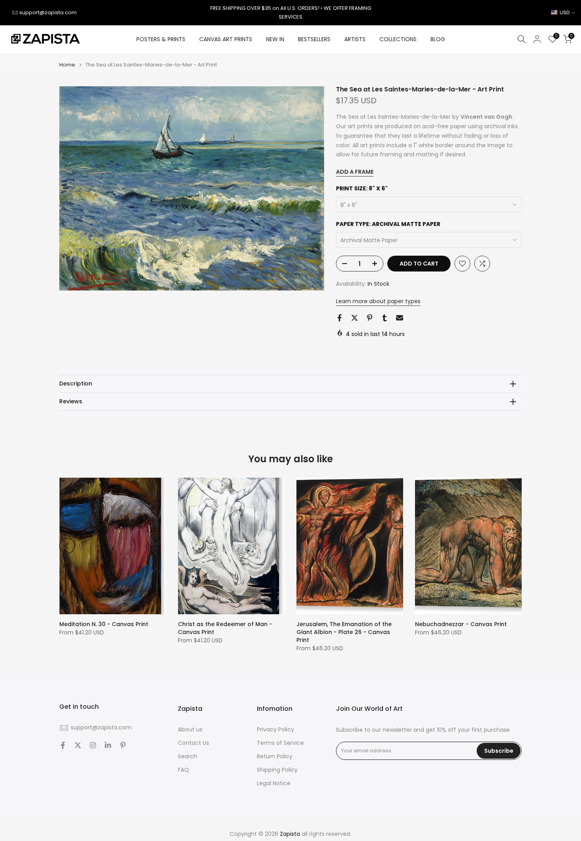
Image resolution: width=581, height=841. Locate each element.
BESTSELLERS (314, 39)
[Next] (514, 546)
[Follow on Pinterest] (122, 745)
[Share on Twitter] (354, 317)
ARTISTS (355, 39)
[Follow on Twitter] (77, 745)
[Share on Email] (399, 317)
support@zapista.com (48, 12)
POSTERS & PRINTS (160, 39)
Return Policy (274, 756)
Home (67, 64)
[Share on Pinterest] (369, 317)
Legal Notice (273, 783)
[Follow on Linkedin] (107, 745)
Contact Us (193, 743)
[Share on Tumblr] (384, 317)
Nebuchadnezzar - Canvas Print (461, 624)
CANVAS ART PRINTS (225, 39)
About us (190, 729)
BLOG (437, 39)
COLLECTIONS (398, 39)
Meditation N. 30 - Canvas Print (103, 624)
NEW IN (275, 39)
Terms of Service (280, 743)
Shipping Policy (277, 770)
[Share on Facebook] (339, 317)
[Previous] (67, 546)
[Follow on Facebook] (62, 745)
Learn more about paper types (378, 301)
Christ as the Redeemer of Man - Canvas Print (225, 628)
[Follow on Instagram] (92, 745)
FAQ (183, 770)
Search (187, 756)
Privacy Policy (275, 729)
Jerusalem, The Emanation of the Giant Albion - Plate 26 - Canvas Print (344, 632)
